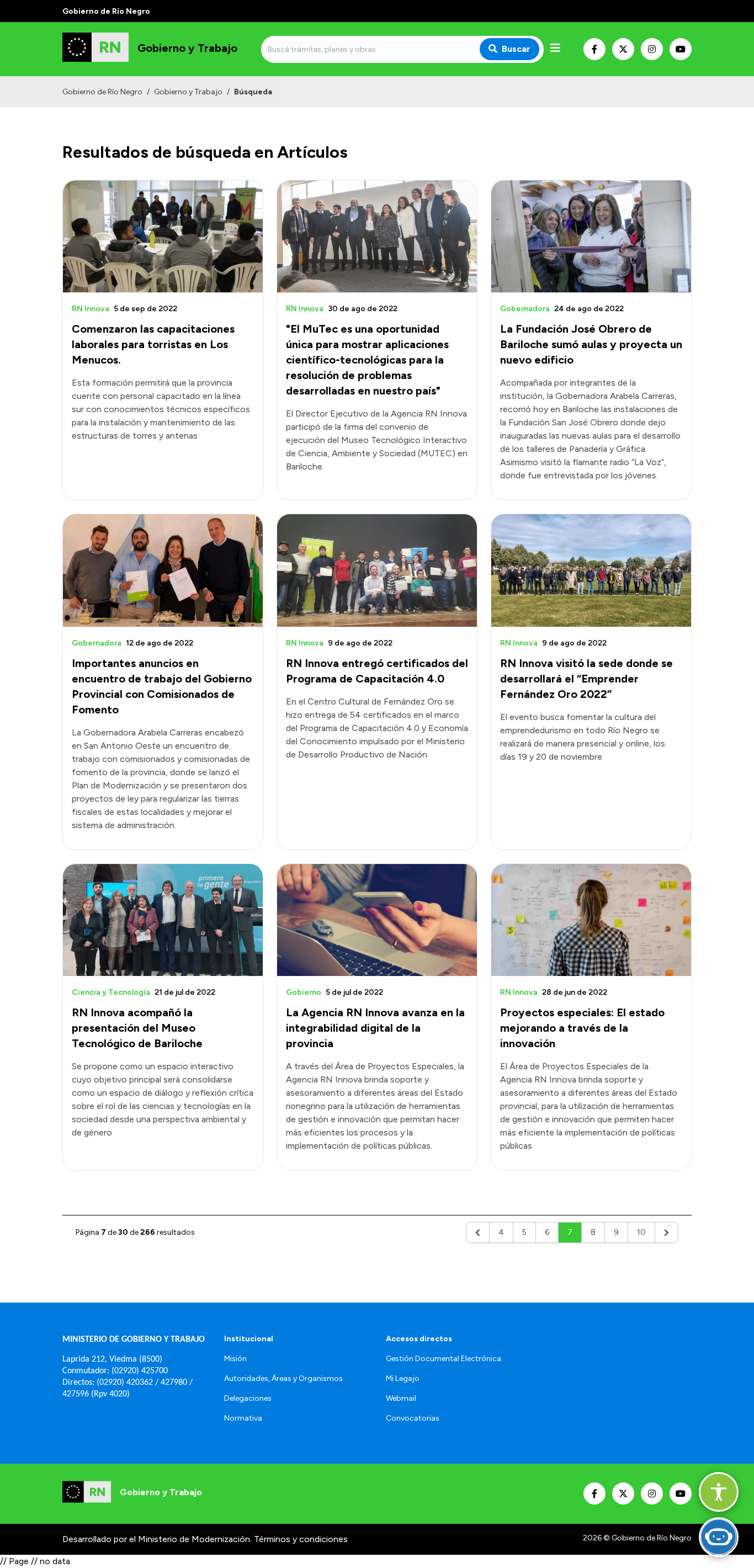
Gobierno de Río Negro (102, 92)
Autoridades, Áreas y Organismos (283, 1378)
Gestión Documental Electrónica (443, 1358)
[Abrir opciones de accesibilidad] (719, 1492)
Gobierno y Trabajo (188, 92)
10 (641, 1232)
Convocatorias (412, 1418)
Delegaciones (248, 1398)
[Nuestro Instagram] (652, 49)
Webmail (401, 1398)
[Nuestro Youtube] (681, 49)
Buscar (516, 49)
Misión (235, 1358)
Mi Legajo (403, 1378)
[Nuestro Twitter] (623, 49)
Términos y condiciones (301, 1539)
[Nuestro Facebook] (594, 49)
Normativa (243, 1418)
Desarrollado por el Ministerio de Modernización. (157, 1539)
